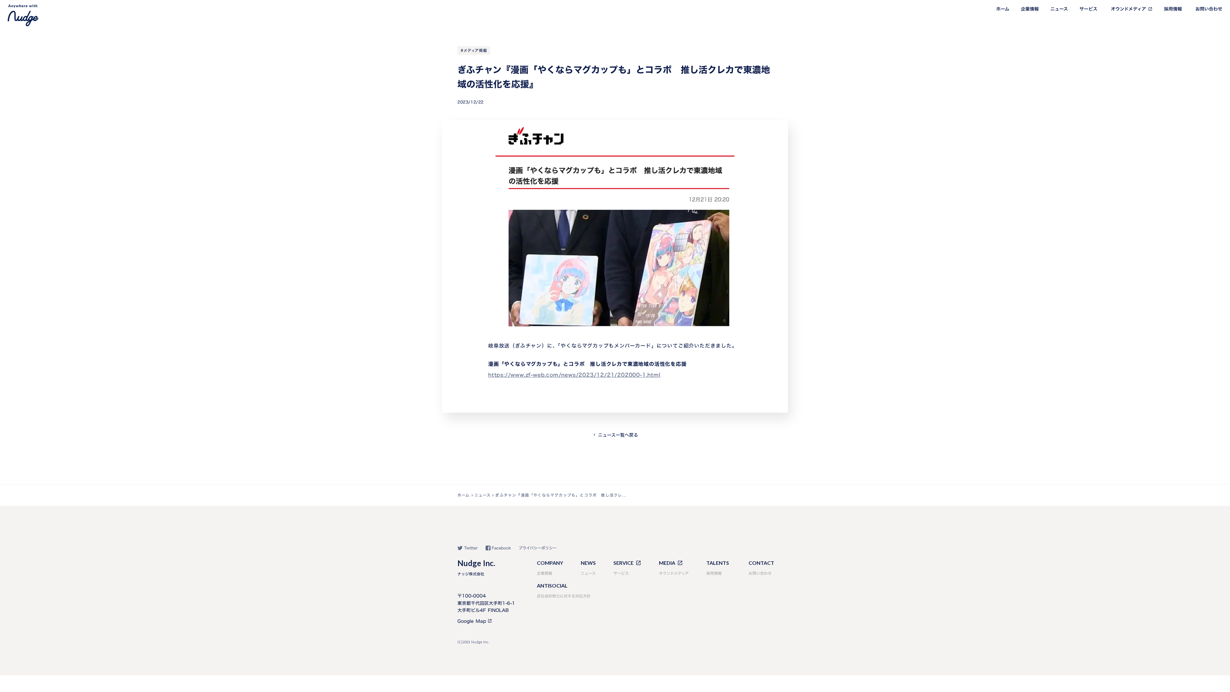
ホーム (1002, 9)
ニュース (1059, 9)
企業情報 (1030, 9)
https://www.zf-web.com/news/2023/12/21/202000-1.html (574, 375)
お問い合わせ (1208, 9)
